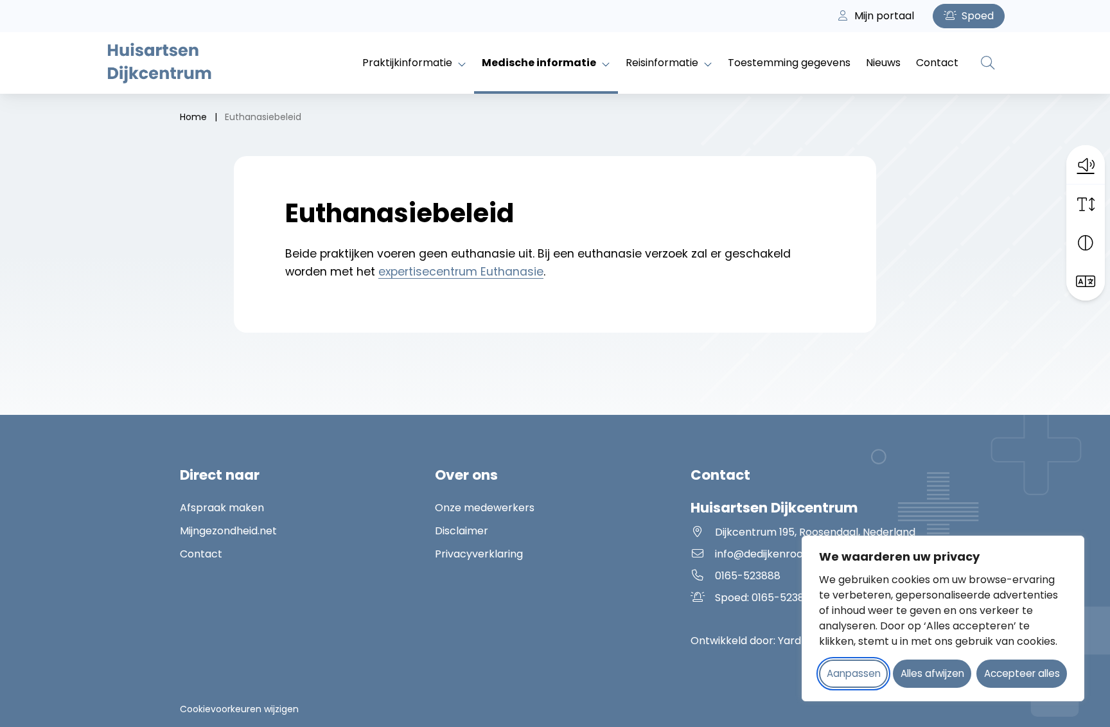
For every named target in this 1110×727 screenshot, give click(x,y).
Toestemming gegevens (789, 62)
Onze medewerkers (484, 507)
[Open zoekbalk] (988, 63)
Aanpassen (854, 673)
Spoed (976, 15)
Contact (937, 62)
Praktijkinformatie (407, 62)
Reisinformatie (662, 62)
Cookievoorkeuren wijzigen (239, 709)
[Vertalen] (1085, 281)
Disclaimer (461, 530)
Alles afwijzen (932, 673)
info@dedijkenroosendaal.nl (784, 554)
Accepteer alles (1022, 673)
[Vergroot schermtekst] (1085, 204)
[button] (1085, 164)
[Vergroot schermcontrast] (1085, 242)
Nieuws (883, 62)
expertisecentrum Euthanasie (460, 271)
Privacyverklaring (479, 554)
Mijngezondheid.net (228, 530)
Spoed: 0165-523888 (785, 597)
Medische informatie (539, 62)
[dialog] (943, 618)
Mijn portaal (883, 15)
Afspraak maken (222, 507)
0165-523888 (747, 575)
